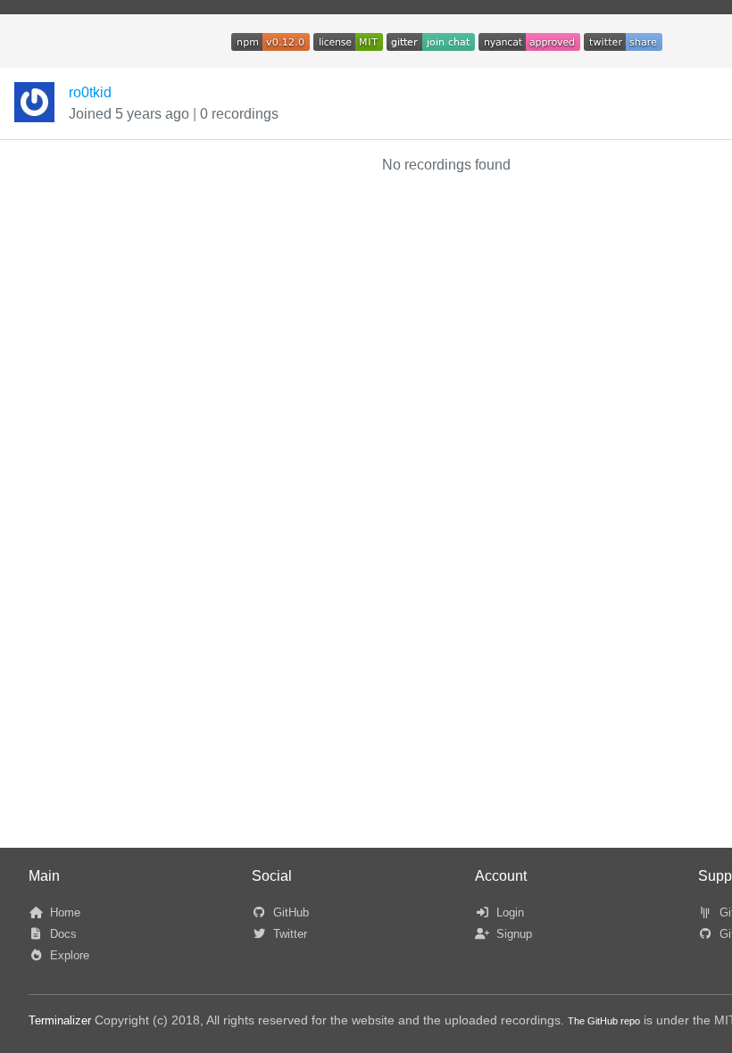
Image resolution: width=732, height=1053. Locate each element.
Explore (67, 955)
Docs (61, 934)
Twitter (288, 934)
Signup (512, 934)
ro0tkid (90, 92)
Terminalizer (60, 1020)
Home (63, 912)
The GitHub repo (604, 1021)
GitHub (289, 912)
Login (508, 912)
